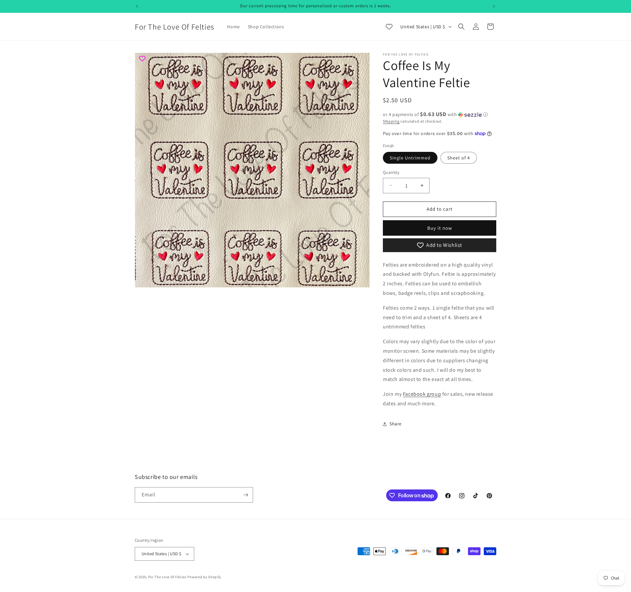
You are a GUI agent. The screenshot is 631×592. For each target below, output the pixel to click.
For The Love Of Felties (167, 577)
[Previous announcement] (137, 6)
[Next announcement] (494, 6)
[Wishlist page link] (389, 26)
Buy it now (439, 228)
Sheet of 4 (458, 158)
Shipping (391, 121)
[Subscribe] (245, 495)
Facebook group (422, 394)
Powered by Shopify (204, 577)
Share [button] (395, 424)
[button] (461, 26)
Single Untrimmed (410, 158)
